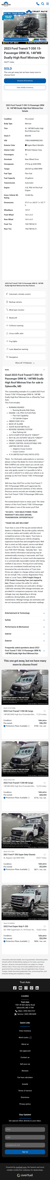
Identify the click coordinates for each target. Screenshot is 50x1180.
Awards (25, 1084)
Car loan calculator (25, 1077)
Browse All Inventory (25, 81)
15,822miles (41, 930)
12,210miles (41, 786)
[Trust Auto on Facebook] (14, 987)
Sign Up (25, 1152)
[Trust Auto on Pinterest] (30, 987)
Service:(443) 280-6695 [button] (26, 1014)
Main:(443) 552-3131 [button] (26, 1011)
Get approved (25, 1051)
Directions (25, 1097)
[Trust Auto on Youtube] (19, 987)
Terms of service (25, 1091)
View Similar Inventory (25, 87)
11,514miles (41, 714)
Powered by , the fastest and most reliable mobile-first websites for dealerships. (25, 1168)
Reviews (25, 1071)
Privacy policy (25, 1104)
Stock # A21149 (9, 780)
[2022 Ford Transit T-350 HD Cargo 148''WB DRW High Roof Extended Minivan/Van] (25, 759)
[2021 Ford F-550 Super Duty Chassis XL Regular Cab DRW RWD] (25, 830)
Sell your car (25, 1064)
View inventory (25, 1031)
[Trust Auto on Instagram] (25, 987)
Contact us (25, 1057)
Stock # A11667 (9, 851)
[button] (37, 3)
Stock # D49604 (9, 923)
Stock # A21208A (9, 708)
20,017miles (41, 858)
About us (25, 1044)
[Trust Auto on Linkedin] (36, 987)
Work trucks (24, 1037)
